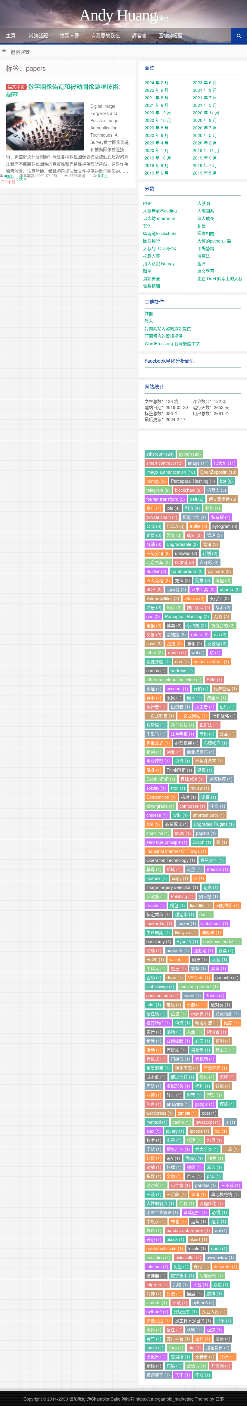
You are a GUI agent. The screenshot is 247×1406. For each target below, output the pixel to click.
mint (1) (153, 1005)
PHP (147, 203)
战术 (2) (222, 607)
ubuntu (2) (230, 589)
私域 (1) (174, 869)
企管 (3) (153, 535)
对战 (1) (153, 1167)
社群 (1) (153, 1158)
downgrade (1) (160, 806)
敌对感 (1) (220, 1005)
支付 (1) (201, 1266)
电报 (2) (153, 625)
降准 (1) (153, 770)
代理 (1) (194, 1140)
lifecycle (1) (186, 932)
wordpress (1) (159, 1113)
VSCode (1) (199, 977)
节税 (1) (206, 734)
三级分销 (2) (158, 553)
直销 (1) (198, 1194)
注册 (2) (153, 607)
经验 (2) (174, 607)
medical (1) (217, 869)
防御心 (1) (196, 1005)
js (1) (230, 1122)
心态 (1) (202, 1041)
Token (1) (215, 996)
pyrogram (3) (224, 526)
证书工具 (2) (203, 589)
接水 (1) (194, 698)
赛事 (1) (153, 698)
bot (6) (226, 481)
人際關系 (205, 211)
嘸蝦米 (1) (211, 932)
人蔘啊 (203, 203)
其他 (147, 226)
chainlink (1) (158, 833)
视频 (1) (194, 1167)
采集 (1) (174, 698)
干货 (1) (153, 1149)
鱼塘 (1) (178, 1014)
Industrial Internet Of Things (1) (176, 851)
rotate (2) (200, 634)
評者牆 (139, 35)
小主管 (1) (180, 1185)
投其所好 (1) (158, 1023)
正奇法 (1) (209, 725)
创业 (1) (174, 752)
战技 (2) (174, 643)
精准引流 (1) (207, 1023)
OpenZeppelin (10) (218, 472)
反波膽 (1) (156, 896)
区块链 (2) (184, 562)
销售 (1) (215, 1158)
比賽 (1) (208, 797)
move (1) (155, 1348)
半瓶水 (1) (156, 1221)
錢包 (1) (177, 905)
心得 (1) (219, 1212)
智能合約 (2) (223, 625)
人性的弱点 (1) (160, 1203)
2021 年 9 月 (205, 90)
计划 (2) (209, 553)
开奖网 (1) (220, 1366)
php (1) (214, 1176)
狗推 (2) (202, 580)
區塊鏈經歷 (170, 35)
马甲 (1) (223, 1321)
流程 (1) (227, 1077)
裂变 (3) (174, 535)
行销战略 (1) (224, 716)
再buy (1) (194, 1158)
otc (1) (195, 1348)
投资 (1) (204, 770)
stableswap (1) (160, 986)
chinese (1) (157, 815)
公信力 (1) (196, 1366)
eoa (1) (182, 661)
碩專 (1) (199, 959)
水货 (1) (214, 1140)
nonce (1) (177, 652)
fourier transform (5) (165, 499)
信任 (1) (174, 1330)
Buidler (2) (156, 571)
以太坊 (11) (225, 463)
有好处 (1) (176, 1050)
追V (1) (173, 1158)
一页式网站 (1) (193, 716)
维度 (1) (231, 1023)
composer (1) (192, 806)
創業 (201, 226)
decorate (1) (225, 1266)
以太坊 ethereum (159, 218)
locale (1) (197, 1248)
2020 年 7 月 (205, 128)
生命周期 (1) (158, 932)
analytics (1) (178, 1104)
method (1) (156, 1122)
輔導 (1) (153, 869)
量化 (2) (194, 643)
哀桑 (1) (225, 950)
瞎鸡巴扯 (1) (195, 1212)
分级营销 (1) (185, 1311)
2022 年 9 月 (157, 90)
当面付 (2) (176, 589)
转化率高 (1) (187, 1068)
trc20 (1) (183, 833)
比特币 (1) (204, 1357)
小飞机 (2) (196, 625)
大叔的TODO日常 (159, 248)
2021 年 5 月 (205, 105)
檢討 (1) (188, 797)
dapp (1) (175, 977)
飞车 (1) (182, 1375)
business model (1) (221, 941)
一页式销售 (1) (160, 716)
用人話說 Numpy (159, 263)
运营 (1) (198, 1221)
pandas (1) (205, 1185)
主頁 (11, 35)
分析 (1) (227, 1357)
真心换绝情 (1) (225, 1194)
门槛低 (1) (180, 1059)
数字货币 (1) (182, 1275)
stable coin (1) (214, 923)
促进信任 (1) (182, 1077)
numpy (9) (156, 481)
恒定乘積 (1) (158, 914)
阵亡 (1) (174, 1095)
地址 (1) (153, 689)
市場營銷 (205, 248)
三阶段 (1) (176, 1194)
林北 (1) (178, 1221)
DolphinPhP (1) (160, 779)
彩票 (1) (194, 1095)
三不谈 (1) (230, 1185)
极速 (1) (214, 1330)
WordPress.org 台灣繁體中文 (172, 343)
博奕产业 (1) (178, 1149)
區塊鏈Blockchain (159, 233)
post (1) (209, 1113)
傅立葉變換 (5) (222, 499)
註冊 (149, 313)
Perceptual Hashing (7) (193, 481)
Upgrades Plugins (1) (214, 824)
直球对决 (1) (192, 779)
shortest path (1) (209, 815)
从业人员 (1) (214, 1311)
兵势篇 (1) (156, 725)
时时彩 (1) (156, 1185)
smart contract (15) (164, 463)
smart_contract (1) (211, 661)
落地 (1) (174, 1032)
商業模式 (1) (177, 824)
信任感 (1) (156, 1014)
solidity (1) (156, 788)
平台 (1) (200, 1284)
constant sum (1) (162, 996)
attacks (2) (194, 598)
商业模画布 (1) (200, 752)
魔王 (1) (178, 968)
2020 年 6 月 (157, 135)
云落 (219, 1399)
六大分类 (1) (207, 1149)
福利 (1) (202, 1086)
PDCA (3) (176, 526)
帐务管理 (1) (225, 689)
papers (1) (206, 833)
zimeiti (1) (187, 1113)
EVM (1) (214, 680)
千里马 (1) (156, 734)
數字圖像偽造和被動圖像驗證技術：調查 (65, 90)
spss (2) (154, 643)
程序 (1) (218, 1221)
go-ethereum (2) (187, 571)
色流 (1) (182, 1023)
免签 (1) (181, 1266)
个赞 (10, 181)
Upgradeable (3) (182, 544)
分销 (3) (153, 544)
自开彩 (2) (209, 562)
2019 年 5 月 (205, 173)
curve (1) (192, 996)
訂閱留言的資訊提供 (164, 336)
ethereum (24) (160, 454)
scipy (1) (180, 878)
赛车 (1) (153, 1339)
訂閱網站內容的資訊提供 (168, 328)
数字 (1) (153, 1140)
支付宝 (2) (219, 598)
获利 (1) (194, 1330)
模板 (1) (227, 1104)
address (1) (182, 670)
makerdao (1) (159, 923)
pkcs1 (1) (198, 1239)
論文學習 (16, 86)
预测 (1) (222, 1041)
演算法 (203, 256)
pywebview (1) (220, 1257)
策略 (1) (180, 1284)
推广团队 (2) (198, 607)
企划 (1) (202, 1339)
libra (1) (176, 1348)
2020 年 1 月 (157, 150)
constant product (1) (199, 986)
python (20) (190, 454)
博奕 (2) (174, 625)
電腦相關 (151, 286)
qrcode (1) (199, 1131)
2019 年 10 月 (158, 158)
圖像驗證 (151, 241)
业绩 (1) (153, 1095)
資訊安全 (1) (212, 860)
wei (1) (198, 652)
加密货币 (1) (218, 1348)
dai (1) (205, 914)
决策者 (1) (204, 707)
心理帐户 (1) (215, 743)
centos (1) (156, 670)
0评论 (103, 175)
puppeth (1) (178, 950)
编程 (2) (222, 580)
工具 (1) (231, 1149)
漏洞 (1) (218, 968)
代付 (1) (186, 1203)
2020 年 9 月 (205, 120)
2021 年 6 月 (157, 105)
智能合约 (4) (194, 517)
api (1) (221, 1230)
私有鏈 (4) (220, 517)
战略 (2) (221, 616)
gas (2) (153, 616)
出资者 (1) (180, 707)
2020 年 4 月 (157, 143)
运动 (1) (214, 1095)
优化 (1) (206, 1077)
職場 (147, 271)
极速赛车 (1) (158, 1375)
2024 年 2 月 (157, 82)
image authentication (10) (170, 472)
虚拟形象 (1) (178, 1086)
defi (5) (197, 499)
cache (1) (182, 1122)
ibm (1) (153, 824)
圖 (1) (221, 842)
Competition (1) (161, 797)
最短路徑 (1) (221, 779)
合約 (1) (153, 977)
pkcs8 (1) (175, 1239)
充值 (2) (182, 580)
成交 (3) (194, 535)
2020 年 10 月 (158, 120)
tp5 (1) (220, 1131)
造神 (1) (214, 1293)
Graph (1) (201, 842)
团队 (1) (153, 1086)
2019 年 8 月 (157, 165)
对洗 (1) (174, 1293)
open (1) (219, 1248)
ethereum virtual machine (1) (174, 680)
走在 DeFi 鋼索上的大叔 (219, 278)
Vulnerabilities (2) (162, 598)
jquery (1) (175, 1131)
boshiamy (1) (158, 941)
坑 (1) (215, 652)
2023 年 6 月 (205, 82)
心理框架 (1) (187, 743)
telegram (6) (158, 490)
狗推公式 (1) (158, 743)
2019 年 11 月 (206, 150)
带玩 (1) (173, 1005)
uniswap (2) (186, 553)
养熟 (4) (212, 508)
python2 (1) (157, 1311)
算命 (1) (153, 1230)
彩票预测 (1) (227, 1014)
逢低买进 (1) (158, 1321)
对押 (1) (153, 1293)
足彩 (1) (210, 887)
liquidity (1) (200, 905)
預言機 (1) (208, 896)
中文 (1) (217, 806)
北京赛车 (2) (158, 562)
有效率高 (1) (215, 1068)
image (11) (198, 463)
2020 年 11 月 (206, 113)
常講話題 (38, 35)
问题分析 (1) (211, 1275)
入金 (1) (194, 1032)
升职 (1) (153, 1239)
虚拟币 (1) (156, 1357)
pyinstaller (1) (189, 1257)
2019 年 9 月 (205, 158)
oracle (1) (155, 905)
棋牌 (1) (174, 1167)
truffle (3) (198, 526)
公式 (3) (153, 526)
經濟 (201, 263)
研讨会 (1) (216, 1032)
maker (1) (186, 923)
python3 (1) (203, 1302)
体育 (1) (153, 1104)
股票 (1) (222, 1339)
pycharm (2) (219, 571)
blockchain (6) (188, 490)
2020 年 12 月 (158, 113)
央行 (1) (182, 761)
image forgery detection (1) (172, 887)
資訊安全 (151, 278)
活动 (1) (153, 1050)
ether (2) (154, 652)
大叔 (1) (219, 959)
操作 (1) (153, 1330)
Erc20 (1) (155, 959)
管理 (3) (214, 535)
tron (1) (178, 788)
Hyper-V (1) (187, 941)
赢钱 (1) (153, 1366)
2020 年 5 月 (205, 135)
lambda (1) (156, 1302)
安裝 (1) (180, 815)
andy (8, 175)
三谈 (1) (153, 1194)
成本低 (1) (156, 1077)
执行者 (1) (156, 707)
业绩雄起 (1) (178, 1041)
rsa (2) (220, 634)
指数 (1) (153, 1176)
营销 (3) (210, 544)
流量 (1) (194, 869)
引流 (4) (192, 508)
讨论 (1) (222, 1086)
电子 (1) (174, 1140)
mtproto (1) (157, 1284)
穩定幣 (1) (184, 914)
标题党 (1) (200, 1014)
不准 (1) (202, 1375)
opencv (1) (156, 878)
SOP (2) (154, 589)
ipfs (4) (173, 508)
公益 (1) (227, 734)
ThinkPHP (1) (179, 770)
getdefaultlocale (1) (164, 1248)
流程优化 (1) (211, 1203)
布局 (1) (174, 1366)
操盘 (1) (194, 1293)
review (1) (199, 788)
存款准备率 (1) (209, 761)
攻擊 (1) (198, 968)
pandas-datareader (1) (188, 1230)
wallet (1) (178, 959)
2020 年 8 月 (157, 128)
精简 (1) (153, 1041)
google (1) (204, 1104)
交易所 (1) (180, 1357)
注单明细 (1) (182, 734)
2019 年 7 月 (205, 165)
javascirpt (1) (208, 1122)
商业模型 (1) (158, 761)
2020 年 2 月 (205, 143)
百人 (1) (194, 1176)
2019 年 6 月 (157, 173)
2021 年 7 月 (205, 97)
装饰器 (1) (156, 1275)
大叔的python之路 (214, 241)
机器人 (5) (216, 490)
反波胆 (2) (217, 643)
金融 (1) (174, 1176)
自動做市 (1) (227, 905)
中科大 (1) (156, 968)
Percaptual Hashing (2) (187, 616)
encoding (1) (158, 1257)
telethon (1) (157, 1266)
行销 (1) (200, 689)
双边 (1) (220, 1284)
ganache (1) (227, 977)
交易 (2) (153, 634)
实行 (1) (153, 1032)
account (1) (177, 689)
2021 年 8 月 (157, 97)
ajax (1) (153, 1131)
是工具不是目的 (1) (193, 1321)
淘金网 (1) (216, 698)
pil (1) (198, 878)
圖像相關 (205, 233)
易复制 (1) (200, 1050)
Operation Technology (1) (170, 860)
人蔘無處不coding (160, 211)
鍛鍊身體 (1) (158, 661)
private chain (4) (161, 517)
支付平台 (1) (178, 1339)
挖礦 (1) (153, 950)
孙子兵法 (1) (182, 725)
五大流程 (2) (158, 580)
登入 (149, 321)
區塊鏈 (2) (176, 634)
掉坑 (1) (179, 1302)
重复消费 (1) (158, 1068)
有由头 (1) (225, 1050)
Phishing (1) (182, 896)
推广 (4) (153, 508)
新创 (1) (153, 752)
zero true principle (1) (166, 842)
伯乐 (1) (227, 707)
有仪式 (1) (156, 1059)
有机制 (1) (204, 1059)
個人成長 (205, 218)
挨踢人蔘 (69, 35)
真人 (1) (214, 1167)
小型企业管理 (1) (162, 1212)
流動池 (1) (203, 950)
